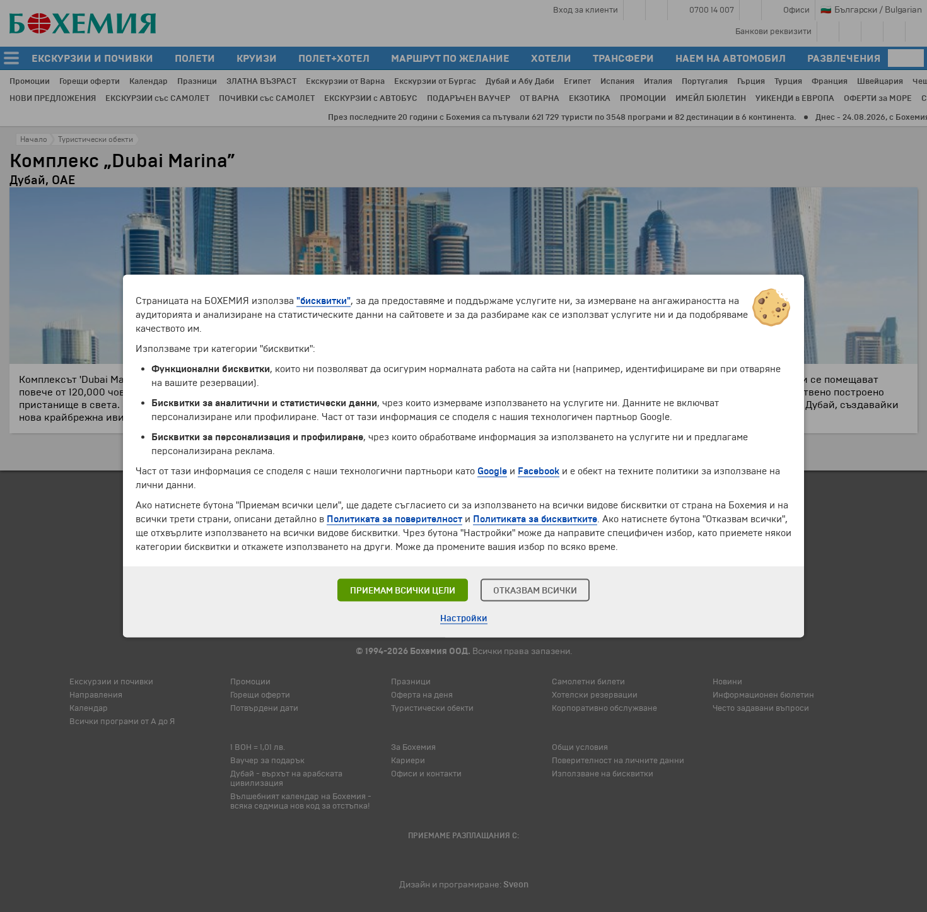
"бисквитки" (323, 301)
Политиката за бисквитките (535, 519)
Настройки (463, 618)
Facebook (538, 471)
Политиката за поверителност (394, 519)
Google (492, 471)
